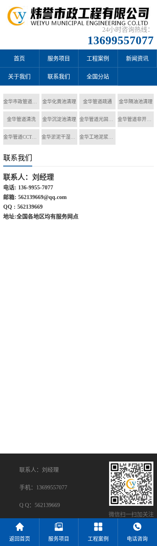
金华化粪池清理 (59, 102)
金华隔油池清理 (136, 102)
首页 (19, 58)
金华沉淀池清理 (59, 119)
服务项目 (59, 58)
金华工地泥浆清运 (97, 137)
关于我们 (19, 77)
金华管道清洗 (21, 119)
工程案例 (98, 58)
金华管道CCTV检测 (21, 137)
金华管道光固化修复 (97, 119)
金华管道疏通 (97, 102)
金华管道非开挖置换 (136, 119)
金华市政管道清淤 (21, 102)
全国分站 (98, 77)
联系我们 (59, 77)
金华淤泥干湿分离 (59, 137)
